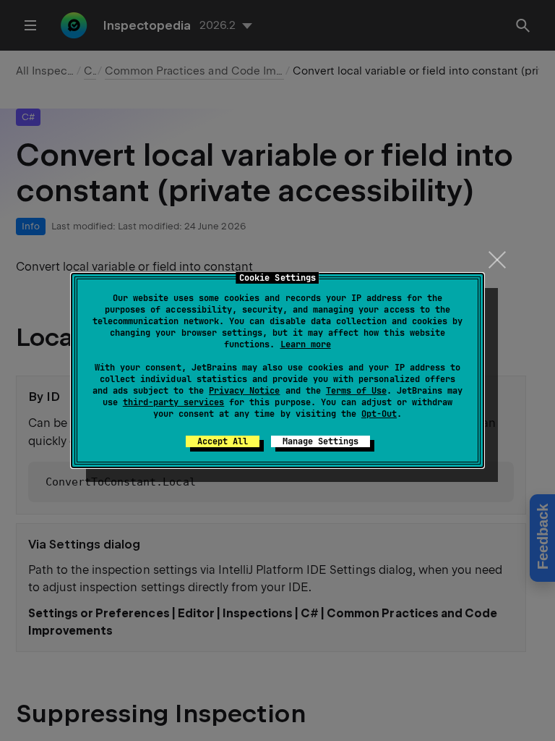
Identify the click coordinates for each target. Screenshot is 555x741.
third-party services (173, 402)
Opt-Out (379, 414)
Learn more (305, 344)
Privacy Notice (244, 391)
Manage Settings (320, 441)
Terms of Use (356, 391)
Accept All (222, 441)
